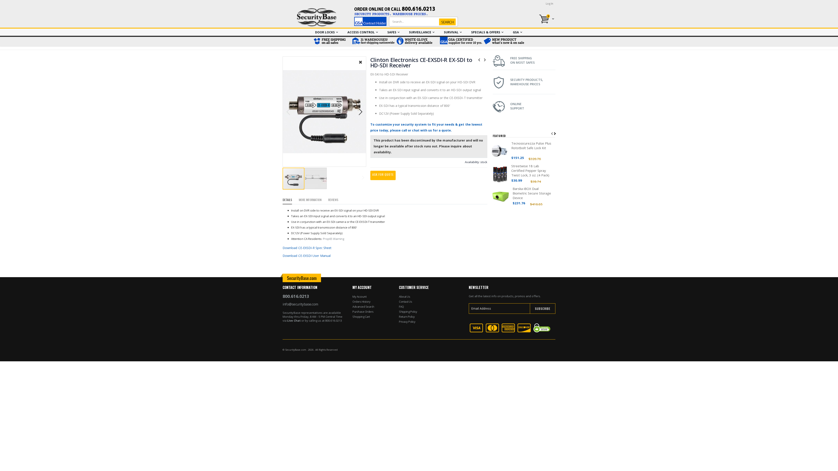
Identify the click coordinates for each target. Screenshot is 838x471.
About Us (404, 297)
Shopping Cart (361, 317)
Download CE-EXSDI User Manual (307, 256)
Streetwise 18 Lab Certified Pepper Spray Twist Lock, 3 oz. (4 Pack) (530, 170)
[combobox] (422, 21)
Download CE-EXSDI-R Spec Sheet (307, 248)
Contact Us (405, 302)
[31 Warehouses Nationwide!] (373, 41)
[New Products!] (504, 41)
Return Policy (407, 317)
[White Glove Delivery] (417, 41)
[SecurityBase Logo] (317, 17)
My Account (359, 297)
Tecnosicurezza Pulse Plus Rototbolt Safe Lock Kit (531, 145)
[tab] (291, 200)
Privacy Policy (407, 322)
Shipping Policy (408, 312)
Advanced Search (363, 307)
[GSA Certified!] (460, 41)
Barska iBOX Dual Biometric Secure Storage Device (532, 193)
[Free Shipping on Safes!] (331, 41)
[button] (360, 65)
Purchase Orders (363, 312)
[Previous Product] (479, 59)
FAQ (401, 307)
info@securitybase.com (300, 304)
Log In (549, 3)
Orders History (361, 302)
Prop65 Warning (333, 239)
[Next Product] (485, 59)
